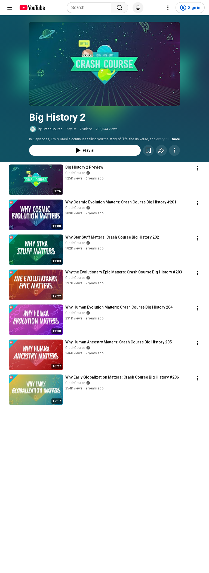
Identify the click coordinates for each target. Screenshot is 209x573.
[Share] (161, 150)
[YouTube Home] (32, 7)
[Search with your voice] (138, 7)
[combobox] (90, 7)
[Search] (119, 7)
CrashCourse (75, 173)
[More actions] (174, 150)
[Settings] (168, 7)
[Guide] (10, 7)
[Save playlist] (148, 150)
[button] (104, 64)
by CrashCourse (50, 129)
